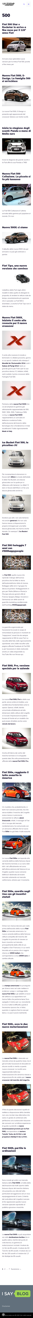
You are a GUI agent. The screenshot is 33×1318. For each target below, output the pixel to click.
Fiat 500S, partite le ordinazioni (14, 1149)
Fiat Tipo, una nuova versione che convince (15, 267)
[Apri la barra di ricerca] (24, 4)
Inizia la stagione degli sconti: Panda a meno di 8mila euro (16, 131)
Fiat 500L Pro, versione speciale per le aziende (16, 667)
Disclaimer (6, 1306)
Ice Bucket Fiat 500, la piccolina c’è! (15, 444)
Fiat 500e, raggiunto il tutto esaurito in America (15, 775)
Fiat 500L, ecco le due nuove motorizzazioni (15, 1025)
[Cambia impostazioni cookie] (3, 1314)
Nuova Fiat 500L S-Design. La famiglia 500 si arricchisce (16, 78)
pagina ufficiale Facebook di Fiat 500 (16, 646)
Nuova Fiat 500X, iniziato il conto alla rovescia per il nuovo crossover (14, 321)
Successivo (16, 1269)
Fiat (14, 1183)
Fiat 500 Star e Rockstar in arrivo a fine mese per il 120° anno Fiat (14, 28)
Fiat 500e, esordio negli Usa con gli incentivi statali (16, 894)
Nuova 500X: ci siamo (15, 227)
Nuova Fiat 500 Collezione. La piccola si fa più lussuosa (16, 176)
